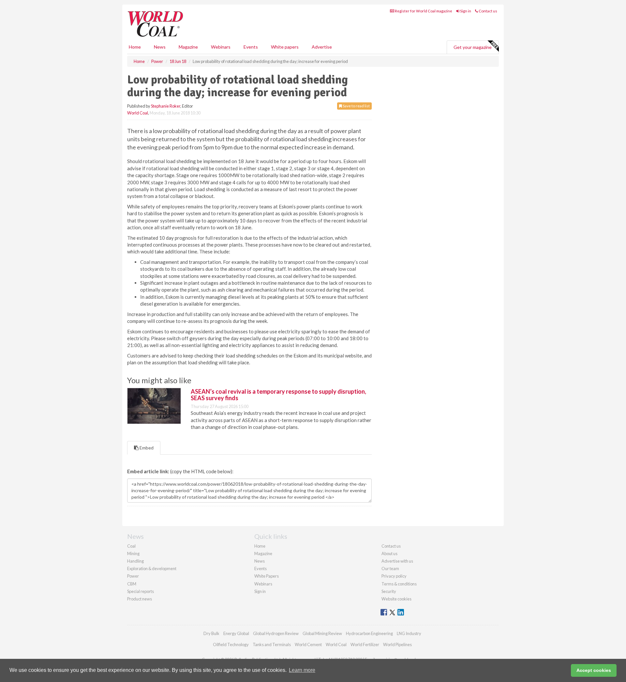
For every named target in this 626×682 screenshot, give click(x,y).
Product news (139, 598)
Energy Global (236, 633)
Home (135, 47)
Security (388, 591)
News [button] (160, 47)
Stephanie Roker (165, 106)
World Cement (308, 644)
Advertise (322, 47)
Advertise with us (397, 561)
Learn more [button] (302, 670)
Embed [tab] (146, 447)
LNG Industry (409, 633)
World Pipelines (397, 644)
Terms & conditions (399, 583)
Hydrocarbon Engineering (369, 633)
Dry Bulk (211, 633)
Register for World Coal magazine (423, 11)
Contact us (487, 11)
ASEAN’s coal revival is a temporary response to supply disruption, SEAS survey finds (278, 395)
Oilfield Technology (231, 644)
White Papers (266, 576)
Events (251, 47)
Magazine (188, 47)
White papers (285, 47)
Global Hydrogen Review (276, 633)
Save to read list (356, 105)
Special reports (140, 591)
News (259, 561)
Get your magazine (473, 47)
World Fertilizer (364, 644)
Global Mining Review (322, 633)
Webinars (221, 47)
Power (133, 576)
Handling (135, 561)
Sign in (465, 11)
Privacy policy (394, 576)
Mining (133, 553)
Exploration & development (151, 568)
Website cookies (396, 598)
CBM (131, 583)
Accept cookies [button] (593, 670)
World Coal (137, 112)
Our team (390, 568)
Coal (131, 546)
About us (389, 553)
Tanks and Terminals (272, 644)
